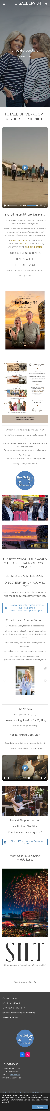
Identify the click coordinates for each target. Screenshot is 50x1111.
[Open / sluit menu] (4, 3)
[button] (45, 668)
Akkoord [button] (40, 1107)
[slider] (12, 205)
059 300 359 (15, 1075)
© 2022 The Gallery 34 (11, 1092)
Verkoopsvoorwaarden (34, 1092)
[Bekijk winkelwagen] (46, 3)
